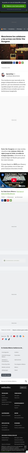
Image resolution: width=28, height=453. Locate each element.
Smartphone (11, 29)
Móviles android (6, 367)
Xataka (3, 395)
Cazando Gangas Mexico (6, 356)
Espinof (16, 407)
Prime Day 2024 (6, 364)
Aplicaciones (17, 359)
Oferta (4, 29)
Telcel (16, 370)
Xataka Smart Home (6, 402)
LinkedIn (6, 339)
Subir (22, 387)
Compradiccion (5, 430)
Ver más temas (6, 375)
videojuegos (19, 197)
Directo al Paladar (6, 415)
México (16, 367)
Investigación (5, 352)
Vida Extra (16, 397)
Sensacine (17, 405)
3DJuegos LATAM (18, 437)
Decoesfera (4, 427)
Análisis (16, 352)
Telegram (20, 336)
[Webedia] (6, 388)
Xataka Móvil (5, 397)
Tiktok (9, 339)
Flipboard (20, 63)
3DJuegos (16, 395)
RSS (23, 336)
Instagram (17, 336)
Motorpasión (17, 415)
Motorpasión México (19, 444)
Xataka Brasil (5, 440)
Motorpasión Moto (18, 417)
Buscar (26, 381)
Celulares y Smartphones (5, 360)
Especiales (17, 355)
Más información (5, 451)
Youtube (14, 336)
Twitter (17, 63)
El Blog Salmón (18, 425)
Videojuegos (10, 197)
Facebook (14, 63)
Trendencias (5, 425)
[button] (10, 74)
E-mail (22, 63)
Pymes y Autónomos (19, 427)
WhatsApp (19, 29)
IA (24, 29)
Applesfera (4, 400)
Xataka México (5, 437)
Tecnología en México (19, 364)
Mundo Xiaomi (5, 404)
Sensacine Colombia (19, 442)
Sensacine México (18, 440)
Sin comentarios (7, 62)
